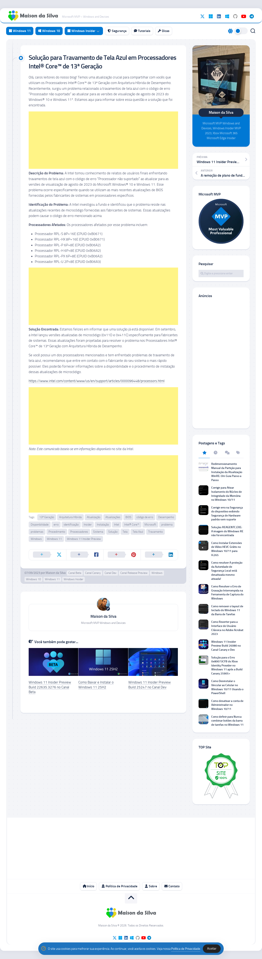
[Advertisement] (103, 140)
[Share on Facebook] (84, 554)
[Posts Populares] (204, 453)
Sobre (152, 886)
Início (90, 886)
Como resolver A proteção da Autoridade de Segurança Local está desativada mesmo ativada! (226, 570)
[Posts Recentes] (215, 453)
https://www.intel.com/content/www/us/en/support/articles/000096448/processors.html (97, 381)
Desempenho (166, 517)
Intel (116, 524)
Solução (112, 531)
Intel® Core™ (131, 524)
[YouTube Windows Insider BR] (243, 16)
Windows (36, 539)
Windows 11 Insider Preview (84, 539)
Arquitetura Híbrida (70, 517)
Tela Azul (138, 531)
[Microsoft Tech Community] (210, 16)
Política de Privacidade (121, 886)
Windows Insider (83, 31)
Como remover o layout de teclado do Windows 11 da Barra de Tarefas (227, 610)
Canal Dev (110, 573)
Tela (125, 531)
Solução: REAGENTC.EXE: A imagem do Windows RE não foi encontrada (227, 531)
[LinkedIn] (219, 16)
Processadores (79, 531)
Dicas (165, 31)
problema (167, 524)
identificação (71, 524)
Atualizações (112, 517)
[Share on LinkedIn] (159, 554)
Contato (174, 886)
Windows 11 (21, 31)
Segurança (118, 31)
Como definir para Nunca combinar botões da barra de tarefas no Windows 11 (227, 720)
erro (56, 524)
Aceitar (211, 948)
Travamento (155, 531)
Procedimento (57, 531)
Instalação (103, 524)
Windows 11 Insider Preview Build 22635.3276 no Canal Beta (50, 687)
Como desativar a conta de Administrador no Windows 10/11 (227, 705)
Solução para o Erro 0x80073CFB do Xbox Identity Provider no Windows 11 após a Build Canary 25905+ (227, 665)
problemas (37, 531)
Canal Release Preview (134, 573)
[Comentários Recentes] (226, 453)
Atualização (93, 517)
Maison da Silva (56, 573)
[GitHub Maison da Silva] (235, 16)
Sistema (98, 531)
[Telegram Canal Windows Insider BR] (251, 16)
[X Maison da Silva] (202, 16)
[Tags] (238, 453)
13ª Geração (46, 517)
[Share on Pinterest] (122, 554)
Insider (88, 524)
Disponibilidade (40, 524)
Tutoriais (143, 31)
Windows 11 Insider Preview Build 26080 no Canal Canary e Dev (226, 645)
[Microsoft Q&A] (227, 16)
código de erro (145, 517)
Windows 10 (50, 31)
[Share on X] (47, 554)
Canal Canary (93, 573)
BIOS (128, 517)
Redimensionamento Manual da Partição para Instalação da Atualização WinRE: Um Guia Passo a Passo (226, 472)
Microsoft (150, 524)
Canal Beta (74, 573)
